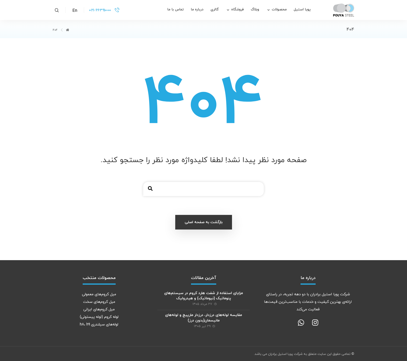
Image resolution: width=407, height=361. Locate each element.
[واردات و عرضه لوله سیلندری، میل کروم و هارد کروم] (343, 10)
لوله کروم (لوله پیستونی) (99, 317)
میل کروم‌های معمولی (99, 294)
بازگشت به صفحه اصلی (204, 222)
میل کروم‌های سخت (99, 301)
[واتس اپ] (301, 323)
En (74, 11)
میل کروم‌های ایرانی (99, 309)
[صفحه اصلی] (67, 30)
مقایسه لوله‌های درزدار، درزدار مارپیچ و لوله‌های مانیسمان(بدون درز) (203, 317)
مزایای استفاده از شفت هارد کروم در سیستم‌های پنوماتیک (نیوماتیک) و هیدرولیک (203, 296)
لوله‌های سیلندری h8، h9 (99, 324)
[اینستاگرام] (315, 323)
